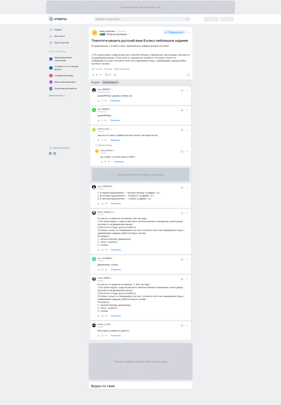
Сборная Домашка (116, 34)
